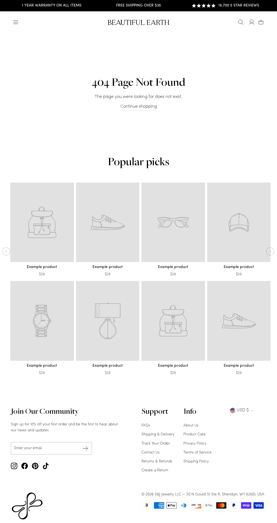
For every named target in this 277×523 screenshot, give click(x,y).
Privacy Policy (194, 443)
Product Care (194, 434)
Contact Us (150, 452)
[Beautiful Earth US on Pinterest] (35, 466)
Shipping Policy (196, 461)
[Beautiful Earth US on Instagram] (14, 466)
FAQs (145, 425)
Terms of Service (197, 452)
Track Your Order (155, 443)
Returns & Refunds (156, 461)
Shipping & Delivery (157, 434)
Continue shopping (138, 106)
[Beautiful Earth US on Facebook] (24, 466)
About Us (191, 425)
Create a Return (154, 470)
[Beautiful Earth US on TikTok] (45, 466)
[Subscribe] (85, 448)
